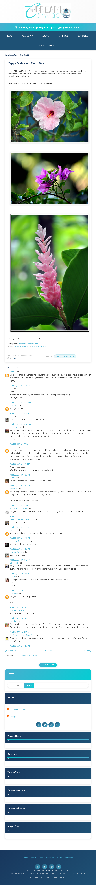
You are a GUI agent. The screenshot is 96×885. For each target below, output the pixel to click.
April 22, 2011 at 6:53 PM (20, 505)
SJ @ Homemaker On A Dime (22, 635)
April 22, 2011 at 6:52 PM (20, 486)
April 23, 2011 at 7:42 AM (20, 590)
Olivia (12, 576)
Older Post (85, 651)
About (46, 36)
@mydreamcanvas (68, 27)
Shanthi (13, 447)
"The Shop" (27, 36)
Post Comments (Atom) (26, 656)
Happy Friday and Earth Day (25, 63)
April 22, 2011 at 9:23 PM (20, 538)
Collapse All (49, 665)
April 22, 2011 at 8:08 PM (20, 516)
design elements (17, 610)
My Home (63, 36)
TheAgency (15, 716)
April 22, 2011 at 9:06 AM (20, 385)
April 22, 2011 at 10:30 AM (20, 424)
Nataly (13, 621)
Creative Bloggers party (21, 346)
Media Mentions (47, 45)
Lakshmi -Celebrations (19, 541)
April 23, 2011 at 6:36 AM (19, 573)
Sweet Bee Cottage (18, 508)
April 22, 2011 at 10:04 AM (20, 402)
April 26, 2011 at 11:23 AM (20, 632)
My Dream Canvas (18, 710)
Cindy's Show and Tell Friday (28, 344)
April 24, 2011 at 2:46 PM (19, 618)
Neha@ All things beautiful (21, 519)
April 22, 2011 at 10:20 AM (20, 413)
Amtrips (13, 405)
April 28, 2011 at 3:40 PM (20, 646)
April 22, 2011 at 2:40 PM (20, 464)
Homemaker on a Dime (39, 346)
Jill (11, 388)
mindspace (15, 427)
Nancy (13, 530)
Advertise (83, 36)
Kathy (12, 372)
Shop (41, 858)
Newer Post (11, 651)
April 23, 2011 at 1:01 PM (19, 607)
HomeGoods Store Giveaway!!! (29, 784)
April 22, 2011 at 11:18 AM (20, 444)
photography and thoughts (65, 356)
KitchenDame (16, 552)
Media (59, 858)
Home (9, 36)
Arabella (13, 488)
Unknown (14, 593)
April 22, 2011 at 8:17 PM (19, 527)
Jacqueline (14, 563)
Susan (12, 478)
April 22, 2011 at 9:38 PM (20, 549)
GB (11, 416)
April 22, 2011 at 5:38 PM (20, 475)
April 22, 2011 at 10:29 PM (20, 560)
